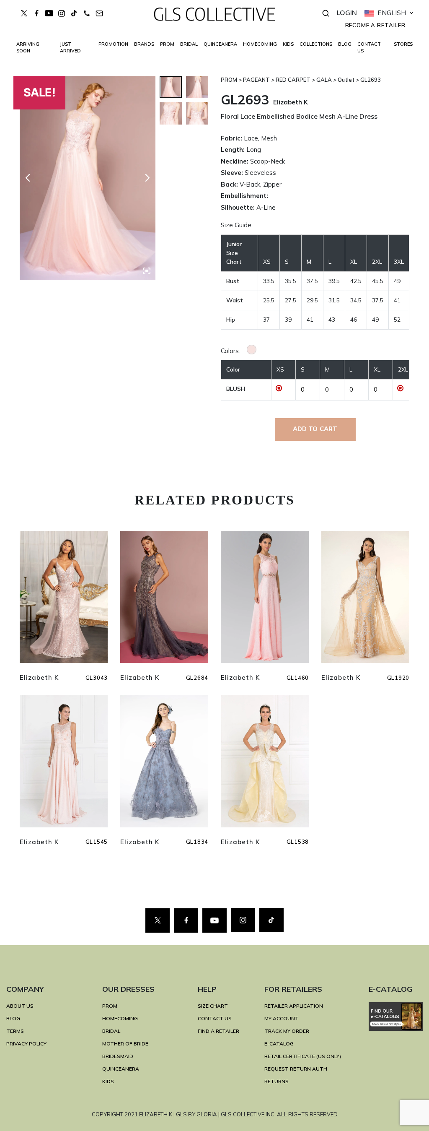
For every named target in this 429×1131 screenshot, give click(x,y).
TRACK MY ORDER (286, 1031)
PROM (167, 44)
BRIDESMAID (117, 1056)
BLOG (344, 44)
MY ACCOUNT (281, 1018)
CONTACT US (369, 47)
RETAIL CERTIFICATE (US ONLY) (302, 1056)
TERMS (15, 1031)
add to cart (315, 429)
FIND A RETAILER (218, 1031)
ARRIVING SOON (27, 47)
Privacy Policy (26, 1043)
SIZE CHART (213, 1006)
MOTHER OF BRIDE (125, 1043)
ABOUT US (20, 1006)
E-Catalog (279, 1043)
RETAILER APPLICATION (293, 1006)
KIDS (288, 44)
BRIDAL (111, 1031)
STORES (403, 44)
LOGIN (347, 12)
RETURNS (276, 1081)
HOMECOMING (260, 44)
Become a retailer (375, 25)
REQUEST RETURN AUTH (295, 1069)
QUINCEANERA (220, 44)
